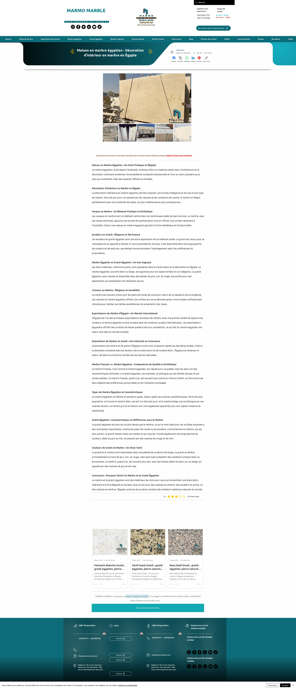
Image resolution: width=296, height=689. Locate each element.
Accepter (285, 685)
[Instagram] (73, 27)
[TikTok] (99, 27)
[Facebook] (78, 27)
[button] (158, 39)
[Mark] (194, 53)
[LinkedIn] (89, 27)
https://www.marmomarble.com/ (145, 600)
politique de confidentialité (127, 685)
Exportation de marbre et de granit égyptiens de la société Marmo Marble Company (131, 156)
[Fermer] (293, 685)
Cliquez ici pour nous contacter (179, 156)
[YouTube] (94, 27)
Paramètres (272, 685)
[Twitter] (84, 27)
